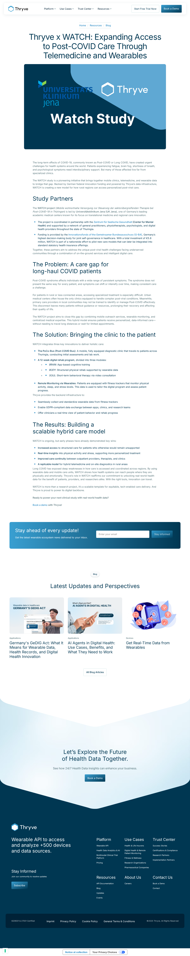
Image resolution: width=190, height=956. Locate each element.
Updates (100, 893)
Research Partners (161, 855)
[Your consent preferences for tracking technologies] (5, 951)
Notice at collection (76, 952)
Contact (156, 888)
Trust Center (164, 839)
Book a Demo (171, 8)
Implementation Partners (164, 860)
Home (82, 25)
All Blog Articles (95, 672)
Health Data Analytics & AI (108, 850)
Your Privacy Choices (104, 952)
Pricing (99, 863)
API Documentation (105, 883)
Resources (96, 25)
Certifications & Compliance (165, 850)
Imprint (50, 921)
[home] (18, 9)
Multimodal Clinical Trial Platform (107, 856)
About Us (133, 877)
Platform (103, 839)
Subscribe (19, 885)
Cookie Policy (90, 921)
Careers (128, 883)
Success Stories (160, 846)
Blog (108, 25)
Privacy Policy (68, 921)
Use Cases (134, 839)
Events (99, 898)
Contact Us (163, 877)
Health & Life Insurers (134, 846)
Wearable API (102, 846)
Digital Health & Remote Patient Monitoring (135, 851)
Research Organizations (135, 863)
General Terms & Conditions (119, 921)
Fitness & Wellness (133, 858)
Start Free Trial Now (145, 8)
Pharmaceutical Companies (137, 867)
